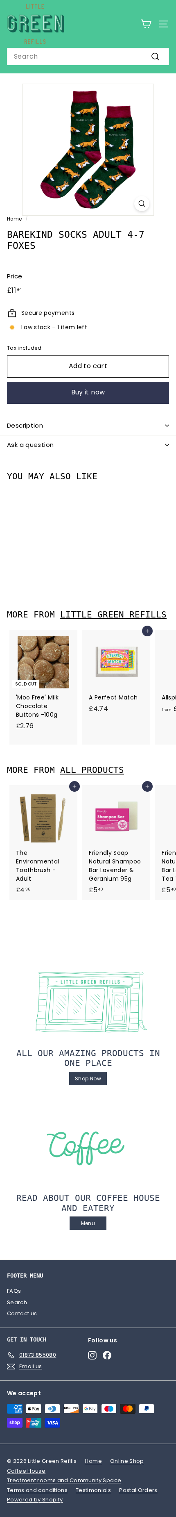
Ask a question (30, 444)
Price (15, 276)
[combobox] (88, 56)
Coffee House (26, 1471)
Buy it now (88, 392)
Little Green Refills (113, 615)
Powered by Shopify (35, 1499)
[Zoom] (141, 203)
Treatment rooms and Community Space (64, 1480)
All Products (92, 770)
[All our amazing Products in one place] (88, 1002)
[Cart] (146, 24)
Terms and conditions (37, 1490)
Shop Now (88, 1078)
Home (14, 219)
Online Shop (127, 1461)
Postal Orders (138, 1490)
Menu (88, 1223)
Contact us (22, 1313)
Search (17, 1302)
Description (25, 425)
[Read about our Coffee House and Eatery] (88, 1146)
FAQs (14, 1291)
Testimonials (93, 1490)
